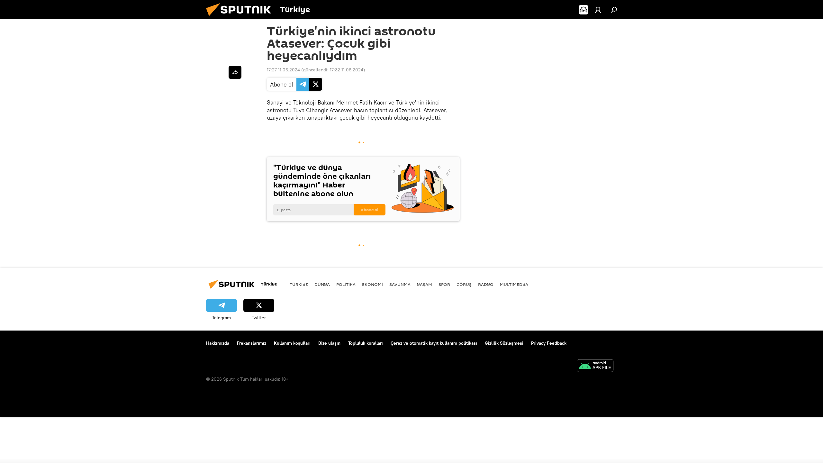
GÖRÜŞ (464, 284)
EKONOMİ (372, 284)
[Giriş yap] (598, 9)
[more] (235, 72)
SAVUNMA (400, 284)
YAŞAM (424, 284)
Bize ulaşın (329, 343)
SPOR (444, 284)
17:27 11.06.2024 (283, 70)
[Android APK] (595, 366)
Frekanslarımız (251, 343)
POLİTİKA (346, 284)
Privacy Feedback (548, 343)
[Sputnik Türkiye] (241, 18)
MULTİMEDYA (514, 284)
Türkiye (299, 284)
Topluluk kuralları (365, 343)
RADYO (485, 284)
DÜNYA (322, 284)
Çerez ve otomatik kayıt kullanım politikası (434, 343)
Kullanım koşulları (292, 343)
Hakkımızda (217, 343)
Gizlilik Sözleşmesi (504, 343)
